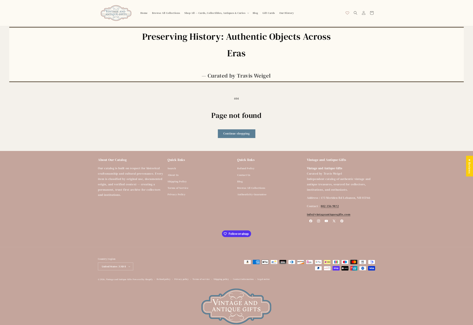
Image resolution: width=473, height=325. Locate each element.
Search (172, 168)
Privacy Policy (177, 194)
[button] (216, 13)
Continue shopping (236, 133)
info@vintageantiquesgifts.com (328, 214)
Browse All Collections (251, 188)
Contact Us (243, 175)
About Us (173, 175)
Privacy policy (181, 279)
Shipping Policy (177, 181)
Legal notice (264, 279)
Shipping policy (221, 279)
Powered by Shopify (143, 279)
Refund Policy (246, 168)
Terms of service (201, 279)
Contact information (243, 279)
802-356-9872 (330, 206)
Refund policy (164, 279)
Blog (240, 181)
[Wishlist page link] (347, 13)
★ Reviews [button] (469, 166)
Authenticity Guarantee (251, 194)
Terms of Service (178, 188)
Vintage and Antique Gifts (119, 279)
